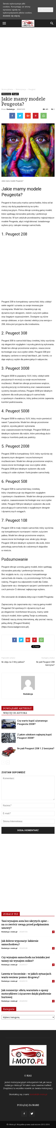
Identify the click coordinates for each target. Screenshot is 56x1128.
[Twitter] (32, 1114)
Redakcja (11, 109)
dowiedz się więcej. (11, 16)
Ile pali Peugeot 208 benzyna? (45, 663)
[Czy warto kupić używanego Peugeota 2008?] (8, 724)
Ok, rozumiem (45, 10)
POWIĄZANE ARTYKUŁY (17, 708)
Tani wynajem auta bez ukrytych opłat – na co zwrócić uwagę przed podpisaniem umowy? (25, 924)
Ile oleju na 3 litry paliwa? (13, 662)
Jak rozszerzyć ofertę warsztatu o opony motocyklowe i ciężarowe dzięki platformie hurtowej (26, 994)
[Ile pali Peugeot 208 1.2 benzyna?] (8, 752)
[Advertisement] (28, 57)
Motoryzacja (6, 94)
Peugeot (15, 94)
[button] (52, 23)
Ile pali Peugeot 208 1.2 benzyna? (35, 748)
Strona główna (7, 89)
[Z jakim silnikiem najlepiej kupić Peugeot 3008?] (8, 738)
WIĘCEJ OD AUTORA (15, 712)
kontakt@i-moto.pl (38, 1094)
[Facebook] (24, 1114)
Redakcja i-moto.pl (9, 932)
